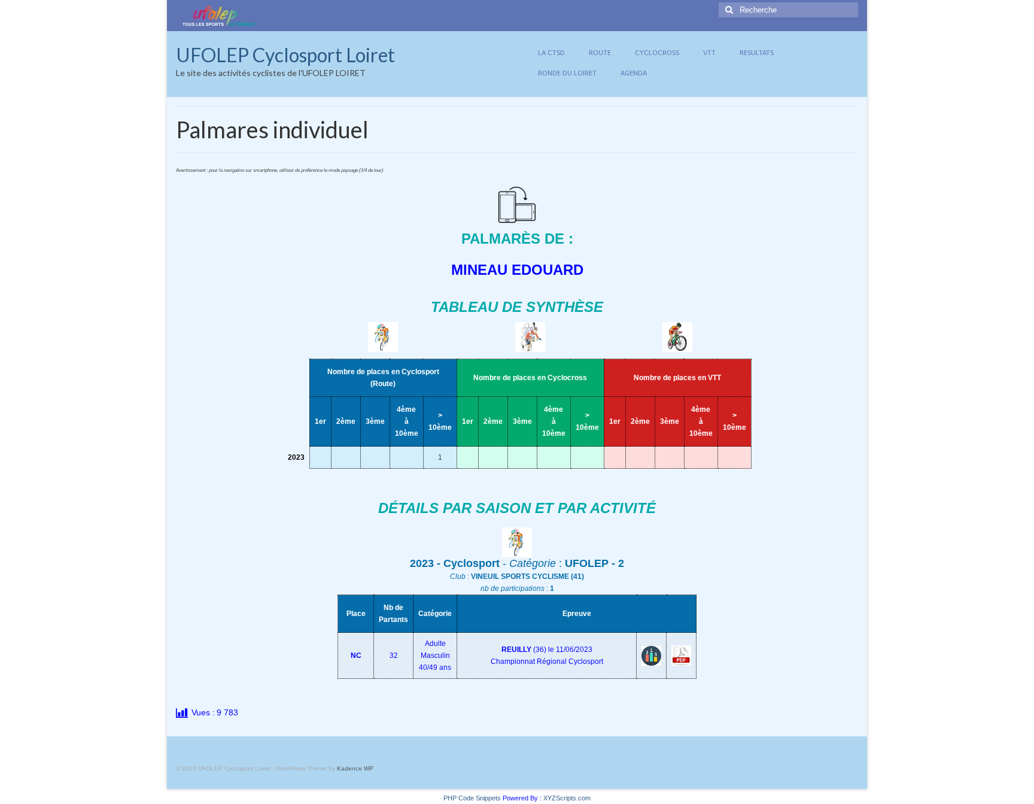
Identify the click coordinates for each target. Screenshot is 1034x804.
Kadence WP (355, 768)
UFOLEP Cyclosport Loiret (285, 54)
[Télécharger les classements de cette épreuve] (681, 655)
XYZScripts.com (567, 798)
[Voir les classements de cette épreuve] (651, 655)
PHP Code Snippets (472, 798)
